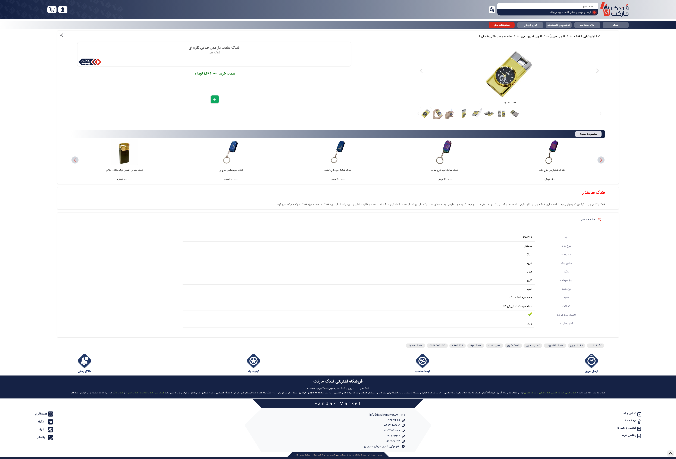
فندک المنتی (557, 393)
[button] (75, 160)
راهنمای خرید (629, 435)
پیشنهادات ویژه (501, 25)
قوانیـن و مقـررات (626, 428)
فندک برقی (544, 393)
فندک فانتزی (530, 393)
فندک (616, 25)
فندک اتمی (570, 393)
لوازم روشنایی (587, 25)
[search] (547, 6)
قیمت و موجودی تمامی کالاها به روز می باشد (570, 12)
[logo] (614, 10)
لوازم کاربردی (530, 25)
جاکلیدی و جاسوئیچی (558, 25)
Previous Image (421, 71)
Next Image (597, 71)
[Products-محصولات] (599, 36)
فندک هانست (146, 393)
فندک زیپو (159, 393)
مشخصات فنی (587, 219)
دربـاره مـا (630, 421)
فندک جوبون (132, 393)
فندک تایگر (117, 393)
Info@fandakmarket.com (384, 415)
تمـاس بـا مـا (629, 413)
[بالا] (670, 453)
